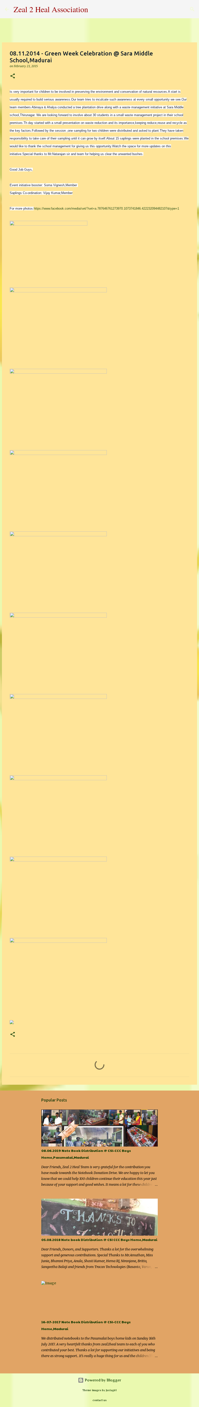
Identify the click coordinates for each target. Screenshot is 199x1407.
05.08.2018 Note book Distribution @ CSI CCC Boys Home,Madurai (99, 1239)
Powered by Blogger (102, 1380)
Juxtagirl (111, 1390)
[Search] (95, 9)
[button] (13, 76)
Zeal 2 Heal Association (51, 9)
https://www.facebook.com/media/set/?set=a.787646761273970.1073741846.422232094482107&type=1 (106, 208)
